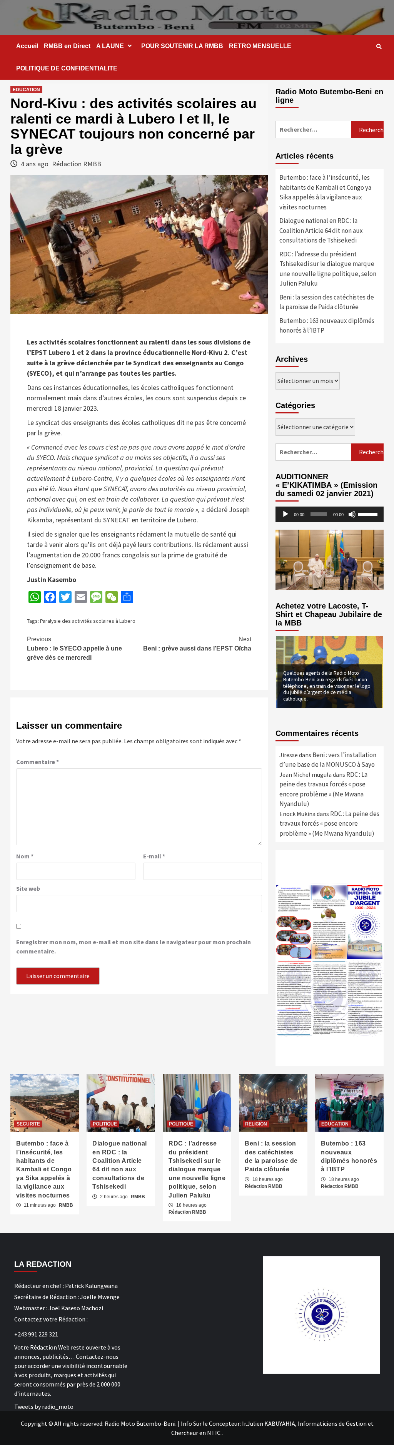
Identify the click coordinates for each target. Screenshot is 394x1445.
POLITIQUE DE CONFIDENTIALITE (66, 68)
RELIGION (256, 1124)
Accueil (27, 46)
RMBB (66, 1205)
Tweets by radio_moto (43, 1406)
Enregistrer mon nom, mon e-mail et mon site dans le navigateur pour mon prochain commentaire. (133, 946)
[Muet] (352, 514)
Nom (24, 856)
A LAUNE (110, 46)
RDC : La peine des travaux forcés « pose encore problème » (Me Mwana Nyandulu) (329, 823)
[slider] (369, 513)
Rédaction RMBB (76, 163)
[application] (329, 514)
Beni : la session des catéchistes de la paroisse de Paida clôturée (326, 302)
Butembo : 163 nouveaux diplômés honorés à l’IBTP (326, 325)
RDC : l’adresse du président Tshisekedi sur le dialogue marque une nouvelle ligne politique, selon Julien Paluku (327, 269)
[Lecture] (285, 514)
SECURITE (28, 1124)
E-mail (154, 856)
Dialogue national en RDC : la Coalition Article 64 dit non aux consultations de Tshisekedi (321, 230)
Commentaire (37, 762)
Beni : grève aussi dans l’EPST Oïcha (197, 644)
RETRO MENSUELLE (260, 46)
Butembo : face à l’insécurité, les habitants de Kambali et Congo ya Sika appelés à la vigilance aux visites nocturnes (325, 192)
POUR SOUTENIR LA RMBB (182, 46)
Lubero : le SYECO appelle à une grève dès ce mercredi (74, 648)
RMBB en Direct (67, 46)
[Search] (379, 46)
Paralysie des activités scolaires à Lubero (87, 620)
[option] (329, 672)
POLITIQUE (105, 1124)
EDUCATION (26, 89)
